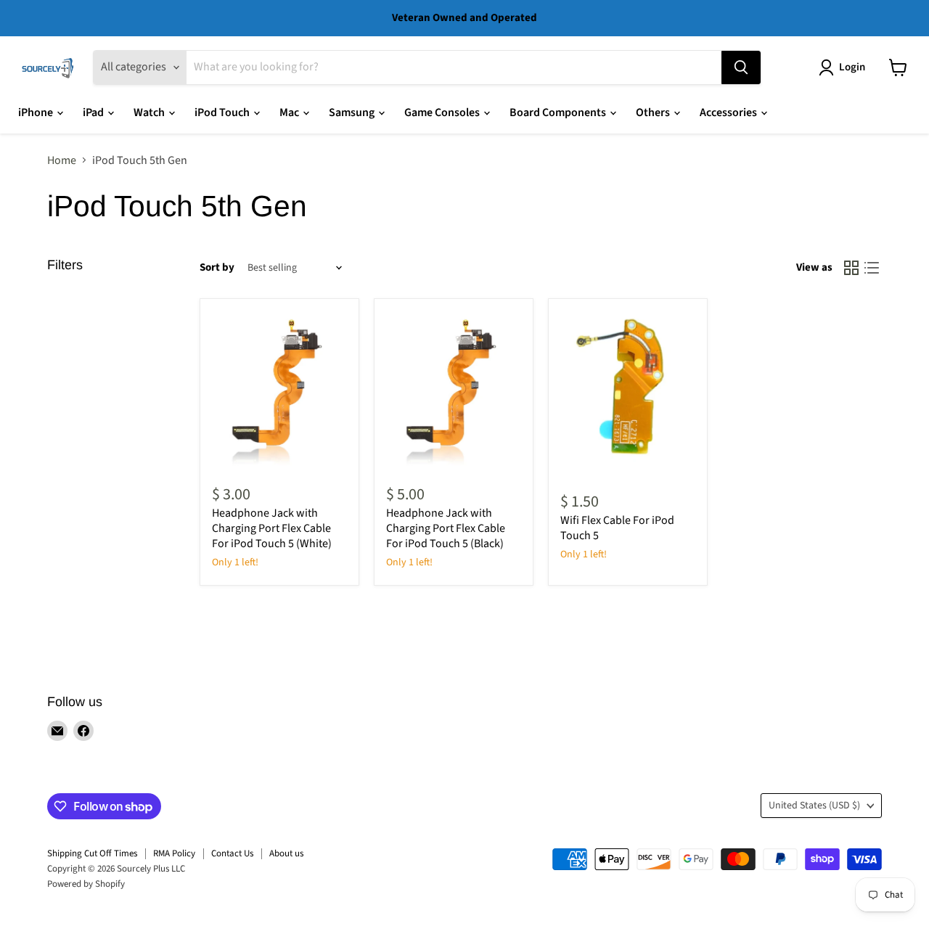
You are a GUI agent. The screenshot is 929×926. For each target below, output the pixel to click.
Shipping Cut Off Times (92, 853)
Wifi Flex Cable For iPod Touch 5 (617, 528)
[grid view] (851, 268)
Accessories (729, 112)
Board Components (558, 112)
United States (814, 805)
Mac (290, 112)
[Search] (741, 67)
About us (286, 853)
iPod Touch (223, 112)
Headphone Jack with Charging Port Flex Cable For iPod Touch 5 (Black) (445, 528)
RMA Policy (174, 853)
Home (61, 160)
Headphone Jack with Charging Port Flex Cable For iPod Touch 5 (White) (272, 528)
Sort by (217, 267)
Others (654, 112)
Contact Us (232, 853)
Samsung (353, 112)
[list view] (872, 268)
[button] (845, 67)
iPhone (36, 112)
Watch (150, 112)
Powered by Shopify (86, 883)
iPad (94, 112)
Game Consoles (443, 112)
